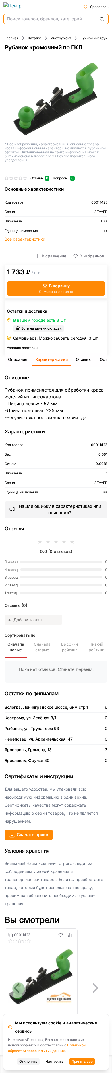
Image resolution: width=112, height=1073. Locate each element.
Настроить (54, 1061)
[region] (56, 988)
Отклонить (28, 1061)
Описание (17, 359)
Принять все (82, 1061)
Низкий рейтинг (96, 647)
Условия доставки (22, 348)
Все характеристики (25, 239)
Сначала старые (42, 647)
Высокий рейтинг (69, 647)
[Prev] (16, 988)
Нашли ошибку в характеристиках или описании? (60, 509)
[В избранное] (61, 935)
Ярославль (99, 7)
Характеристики (51, 359)
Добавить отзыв (26, 620)
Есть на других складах (41, 328)
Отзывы (84, 359)
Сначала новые (15, 647)
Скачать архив (32, 834)
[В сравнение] (70, 935)
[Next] (95, 988)
